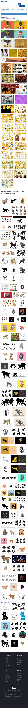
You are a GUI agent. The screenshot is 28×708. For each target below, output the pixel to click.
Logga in (16, 6)
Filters (14, 14)
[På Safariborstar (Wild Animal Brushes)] (16, 60)
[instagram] (15, 690)
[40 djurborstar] (8, 88)
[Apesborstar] (3, 60)
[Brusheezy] (4, 1)
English (7, 673)
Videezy (7, 662)
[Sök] (19, 4)
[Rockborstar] (20, 43)
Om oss (19, 673)
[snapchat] (17, 690)
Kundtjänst (19, 662)
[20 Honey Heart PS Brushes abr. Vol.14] (20, 164)
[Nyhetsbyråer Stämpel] (21, 88)
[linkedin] (19, 690)
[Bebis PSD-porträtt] (7, 25)
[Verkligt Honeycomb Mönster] (22, 53)
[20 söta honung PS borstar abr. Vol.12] (7, 164)
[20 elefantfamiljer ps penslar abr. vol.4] (19, 68)
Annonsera (19, 660)
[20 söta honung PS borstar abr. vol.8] (20, 118)
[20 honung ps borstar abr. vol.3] (20, 136)
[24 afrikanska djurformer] (21, 78)
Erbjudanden (20, 658)
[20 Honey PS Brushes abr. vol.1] (20, 174)
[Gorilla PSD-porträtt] (20, 25)
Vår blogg (19, 677)
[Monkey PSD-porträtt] (20, 34)
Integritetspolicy (11, 698)
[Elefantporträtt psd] (7, 43)
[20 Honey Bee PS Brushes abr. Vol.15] (7, 183)
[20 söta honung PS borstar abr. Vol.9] (7, 146)
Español (7, 675)
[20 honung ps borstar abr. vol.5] (7, 127)
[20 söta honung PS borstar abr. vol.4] (7, 136)
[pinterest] (12, 690)
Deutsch (7, 679)
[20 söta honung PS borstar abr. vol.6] (20, 127)
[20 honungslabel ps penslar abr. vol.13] (20, 155)
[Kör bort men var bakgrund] (7, 109)
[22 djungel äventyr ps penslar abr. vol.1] (7, 78)
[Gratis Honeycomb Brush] (13, 53)
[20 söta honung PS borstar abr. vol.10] (20, 146)
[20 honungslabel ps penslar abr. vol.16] (7, 174)
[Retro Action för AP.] (4, 53)
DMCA (18, 664)
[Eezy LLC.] (14, 688)
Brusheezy (7, 658)
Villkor (6, 698)
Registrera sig (21, 6)
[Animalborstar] (6, 68)
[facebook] (8, 690)
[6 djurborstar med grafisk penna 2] (7, 99)
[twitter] (10, 690)
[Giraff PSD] (7, 34)
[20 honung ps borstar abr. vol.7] (7, 118)
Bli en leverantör (7, 665)
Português (7, 677)
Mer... (6, 681)
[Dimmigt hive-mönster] (21, 99)
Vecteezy (7, 660)
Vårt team (19, 675)
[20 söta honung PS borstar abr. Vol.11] (7, 155)
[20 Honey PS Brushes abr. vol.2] (20, 109)
